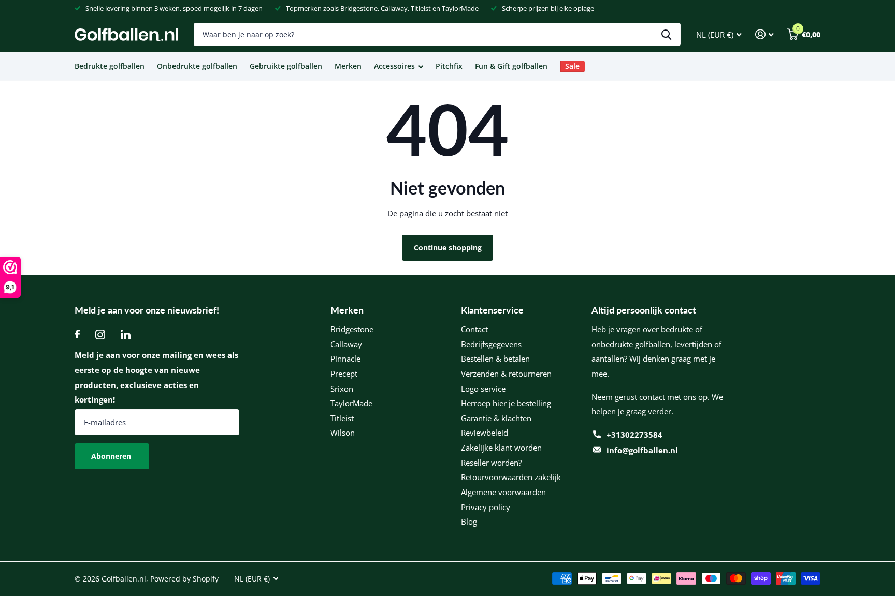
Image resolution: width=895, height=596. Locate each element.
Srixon (341, 388)
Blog (469, 521)
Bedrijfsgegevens (491, 344)
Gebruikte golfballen (286, 66)
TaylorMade (351, 403)
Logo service (483, 388)
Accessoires (394, 66)
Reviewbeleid (484, 432)
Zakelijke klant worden (501, 447)
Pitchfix (449, 66)
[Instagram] (100, 334)
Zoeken (666, 34)
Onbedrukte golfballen (197, 66)
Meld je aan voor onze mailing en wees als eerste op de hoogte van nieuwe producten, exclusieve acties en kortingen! (156, 377)
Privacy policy (485, 507)
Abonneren (112, 456)
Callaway (346, 344)
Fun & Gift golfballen (511, 66)
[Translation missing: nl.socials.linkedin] (126, 334)
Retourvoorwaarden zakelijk (511, 477)
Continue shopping (448, 247)
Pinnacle (345, 358)
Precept (343, 373)
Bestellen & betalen (495, 358)
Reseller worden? (491, 462)
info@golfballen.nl (642, 450)
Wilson (342, 432)
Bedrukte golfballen (110, 66)
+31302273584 (634, 434)
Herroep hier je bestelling (506, 403)
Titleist (342, 418)
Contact (474, 329)
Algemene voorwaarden (503, 492)
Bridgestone (351, 329)
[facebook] (77, 334)
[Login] (764, 34)
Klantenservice (492, 310)
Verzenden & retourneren (506, 373)
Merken (348, 66)
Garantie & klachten (496, 418)
